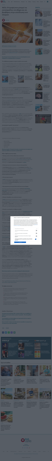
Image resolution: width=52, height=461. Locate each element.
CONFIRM (20, 242)
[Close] (40, 218)
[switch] (36, 230)
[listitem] (26, 228)
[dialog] (26, 230)
